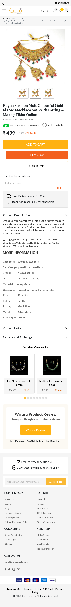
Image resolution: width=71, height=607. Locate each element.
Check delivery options (16, 175)
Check (61, 187)
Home (5, 18)
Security (28, 589)
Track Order (62, 3)
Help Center (43, 535)
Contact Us (42, 539)
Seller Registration (14, 535)
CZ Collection (44, 513)
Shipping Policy (12, 517)
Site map (9, 544)
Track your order (45, 548)
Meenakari (42, 499)
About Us (9, 499)
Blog (7, 508)
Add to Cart (35, 144)
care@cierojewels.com (16, 561)
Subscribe (55, 481)
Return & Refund (44, 589)
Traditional (42, 508)
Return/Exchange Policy (17, 522)
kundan (41, 503)
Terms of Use (14, 589)
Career (8, 503)
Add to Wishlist (55, 125)
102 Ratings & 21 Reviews (22, 125)
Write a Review (35, 430)
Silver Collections (46, 522)
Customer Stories (14, 513)
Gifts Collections (45, 517)
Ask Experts (43, 544)
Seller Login (10, 539)
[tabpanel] (19, 373)
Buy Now (37, 155)
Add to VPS (37, 166)
